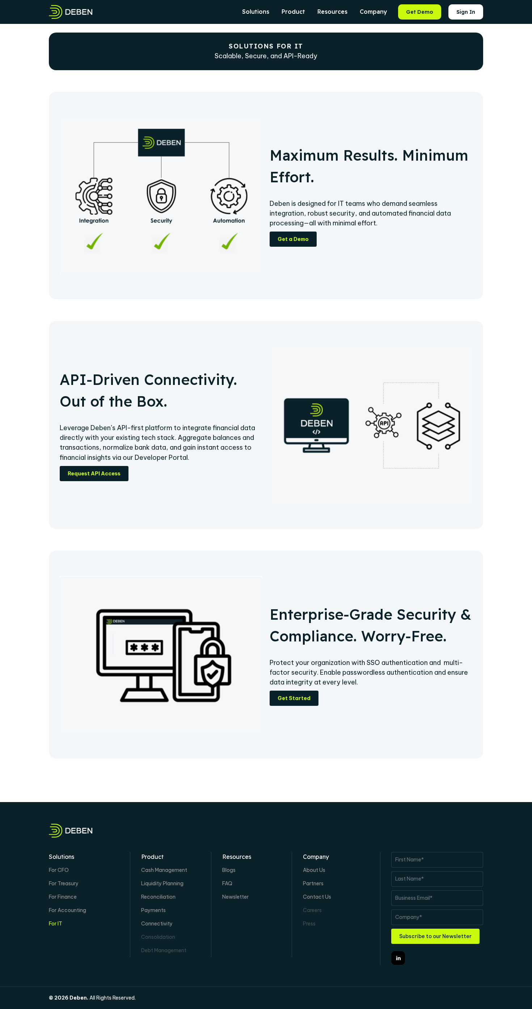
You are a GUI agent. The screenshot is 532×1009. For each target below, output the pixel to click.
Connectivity (157, 923)
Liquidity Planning (162, 883)
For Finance (63, 897)
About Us (314, 870)
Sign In (465, 12)
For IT (55, 923)
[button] (255, 12)
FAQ (227, 883)
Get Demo (419, 12)
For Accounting (67, 910)
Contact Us (317, 897)
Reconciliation (158, 897)
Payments (153, 910)
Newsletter (235, 897)
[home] (70, 12)
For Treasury (64, 883)
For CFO (59, 870)
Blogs (229, 870)
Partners (313, 883)
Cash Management (164, 870)
